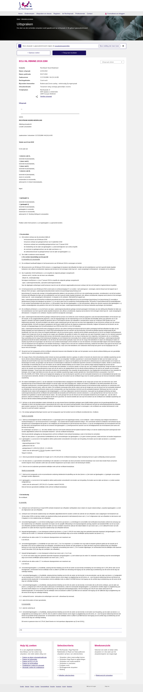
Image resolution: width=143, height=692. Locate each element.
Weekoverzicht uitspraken (104, 675)
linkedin (120, 686)
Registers (57, 13)
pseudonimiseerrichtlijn (62, 46)
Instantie (22, 68)
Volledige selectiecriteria (66, 675)
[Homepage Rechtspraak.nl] (24, 5)
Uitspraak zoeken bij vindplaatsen (33, 667)
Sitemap (27, 686)
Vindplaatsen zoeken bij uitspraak (33, 665)
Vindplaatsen (23, 90)
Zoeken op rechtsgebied (30, 663)
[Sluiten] (123, 46)
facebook (114, 686)
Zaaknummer (23, 77)
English (22, 686)
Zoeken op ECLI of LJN (30, 661)
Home (20, 13)
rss (98, 686)
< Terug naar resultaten (69, 53)
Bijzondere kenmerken (27, 83)
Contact (89, 13)
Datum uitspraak (24, 71)
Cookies (37, 686)
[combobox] (112, 62)
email (101, 686)
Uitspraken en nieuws (44, 13)
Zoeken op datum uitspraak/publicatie (34, 657)
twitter (111, 686)
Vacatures (58, 686)
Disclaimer (69, 686)
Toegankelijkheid (44, 686)
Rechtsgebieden (24, 80)
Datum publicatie (25, 74)
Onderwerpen (29, 13)
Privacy (32, 686)
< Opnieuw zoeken (33, 53)
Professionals (80, 13)
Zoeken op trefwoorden (29, 659)
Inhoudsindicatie (25, 87)
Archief (64, 686)
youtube (123, 686)
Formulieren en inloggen (116, 13)
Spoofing (52, 686)
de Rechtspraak (67, 13)
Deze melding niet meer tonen (109, 46)
